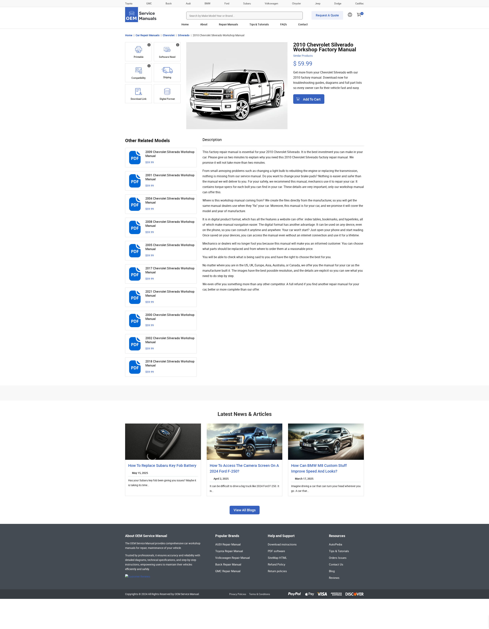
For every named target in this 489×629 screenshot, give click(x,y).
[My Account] (350, 16)
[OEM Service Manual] (141, 14)
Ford (226, 3)
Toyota (128, 3)
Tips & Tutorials (259, 24)
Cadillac (359, 3)
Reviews (334, 578)
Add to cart (312, 99)
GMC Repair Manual (227, 571)
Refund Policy (276, 564)
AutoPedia (335, 544)
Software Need (167, 57)
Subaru (247, 3)
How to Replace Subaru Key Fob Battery (162, 465)
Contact (303, 24)
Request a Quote (327, 15)
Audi (188, 3)
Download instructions (282, 544)
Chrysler (296, 3)
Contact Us (336, 564)
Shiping (167, 77)
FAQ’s (283, 24)
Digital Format (167, 99)
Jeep (317, 3)
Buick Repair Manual (228, 564)
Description (212, 139)
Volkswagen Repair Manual (232, 558)
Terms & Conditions (259, 594)
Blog (332, 571)
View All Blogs (245, 510)
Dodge (337, 3)
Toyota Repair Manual (229, 551)
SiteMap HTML (277, 558)
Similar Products (303, 55)
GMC (149, 3)
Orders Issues (338, 558)
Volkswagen (271, 3)
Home (185, 24)
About (203, 24)
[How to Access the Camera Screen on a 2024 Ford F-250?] (245, 442)
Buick (169, 3)
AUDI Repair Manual (228, 544)
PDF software (276, 551)
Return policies (277, 571)
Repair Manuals (228, 24)
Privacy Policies (237, 594)
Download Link (139, 99)
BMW (207, 3)
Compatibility (138, 78)
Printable (138, 57)
